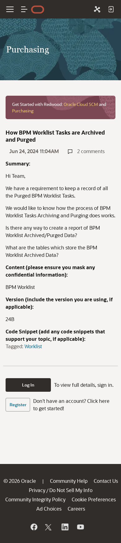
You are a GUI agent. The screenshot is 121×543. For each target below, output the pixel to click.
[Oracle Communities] (97, 9)
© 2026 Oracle (19, 481)
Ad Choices (48, 508)
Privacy (37, 490)
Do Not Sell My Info (70, 490)
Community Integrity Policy (35, 499)
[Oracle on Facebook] (33, 527)
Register (18, 404)
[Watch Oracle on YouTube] (80, 527)
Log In (28, 385)
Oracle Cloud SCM (81, 104)
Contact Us (106, 481)
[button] (24, 9)
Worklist (33, 346)
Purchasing (23, 111)
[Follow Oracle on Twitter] (49, 527)
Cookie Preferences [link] (94, 499)
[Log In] (111, 9)
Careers (76, 508)
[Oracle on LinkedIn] (64, 527)
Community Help (68, 481)
